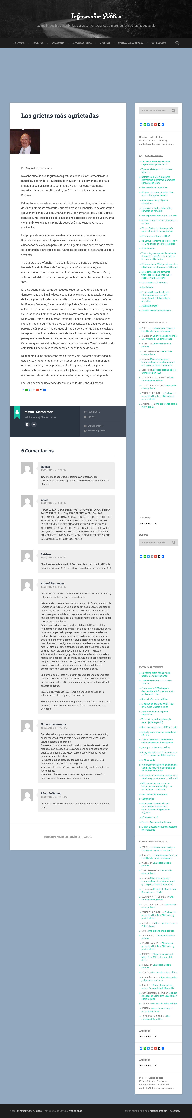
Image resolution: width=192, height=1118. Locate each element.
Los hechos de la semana (154, 282)
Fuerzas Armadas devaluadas (156, 310)
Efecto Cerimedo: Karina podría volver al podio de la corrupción (157, 230)
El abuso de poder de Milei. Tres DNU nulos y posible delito (157, 194)
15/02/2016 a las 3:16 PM (53, 470)
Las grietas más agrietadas (60, 115)
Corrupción (159, 42)
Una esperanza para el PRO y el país (159, 215)
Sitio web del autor (34, 424)
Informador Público (96, 15)
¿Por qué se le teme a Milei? (155, 236)
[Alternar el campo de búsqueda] (177, 43)
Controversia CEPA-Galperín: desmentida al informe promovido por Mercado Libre (158, 180)
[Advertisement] (96, 71)
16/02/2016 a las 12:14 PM (54, 797)
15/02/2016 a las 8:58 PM (53, 557)
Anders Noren (158, 1111)
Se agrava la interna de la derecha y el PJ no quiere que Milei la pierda (159, 242)
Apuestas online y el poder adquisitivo (159, 979)
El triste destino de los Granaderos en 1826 (158, 371)
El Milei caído (148, 248)
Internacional (82, 42)
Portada (19, 42)
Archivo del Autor (27, 424)
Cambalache (147, 287)
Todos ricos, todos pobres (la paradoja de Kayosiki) (156, 209)
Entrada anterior (95, 426)
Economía (58, 42)
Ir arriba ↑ (176, 1111)
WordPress (75, 1111)
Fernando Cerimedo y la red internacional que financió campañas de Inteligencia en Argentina (155, 296)
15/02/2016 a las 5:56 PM (53, 503)
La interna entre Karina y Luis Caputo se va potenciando (155, 163)
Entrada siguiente (96, 430)
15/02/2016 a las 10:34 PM (54, 727)
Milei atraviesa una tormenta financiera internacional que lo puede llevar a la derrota (156, 275)
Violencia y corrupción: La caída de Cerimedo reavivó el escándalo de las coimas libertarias (159, 256)
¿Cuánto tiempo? (149, 306)
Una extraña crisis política (154, 187)
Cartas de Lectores (130, 42)
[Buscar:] (158, 110)
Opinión (105, 42)
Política (38, 42)
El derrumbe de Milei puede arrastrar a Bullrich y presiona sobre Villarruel (159, 265)
